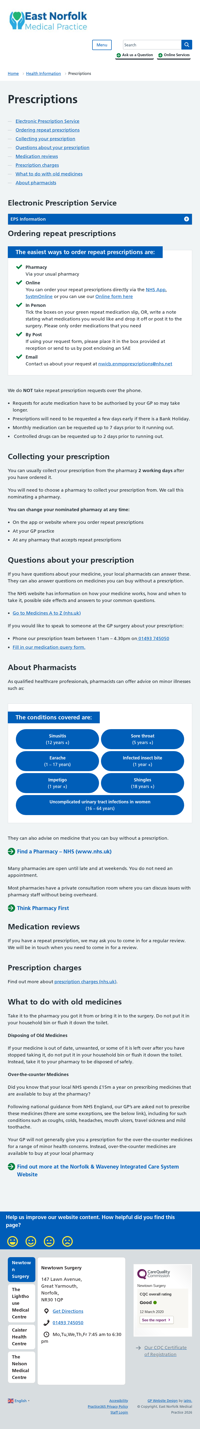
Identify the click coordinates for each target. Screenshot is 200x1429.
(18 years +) (142, 783)
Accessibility (118, 1400)
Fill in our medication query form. (49, 647)
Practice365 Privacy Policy (108, 1406)
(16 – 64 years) (100, 805)
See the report (154, 1320)
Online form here (114, 296)
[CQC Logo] (153, 1278)
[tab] (100, 219)
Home (13, 73)
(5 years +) (142, 739)
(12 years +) (57, 739)
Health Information (43, 73)
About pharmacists (36, 183)
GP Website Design (163, 1400)
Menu (102, 44)
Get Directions (68, 1311)
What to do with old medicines (49, 174)
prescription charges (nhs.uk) (85, 981)
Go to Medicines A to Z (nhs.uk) (47, 613)
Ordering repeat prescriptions (48, 130)
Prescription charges (37, 165)
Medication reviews (37, 156)
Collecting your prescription (45, 139)
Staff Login (119, 1412)
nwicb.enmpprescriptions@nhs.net (135, 364)
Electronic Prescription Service (48, 121)
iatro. (188, 1400)
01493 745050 (153, 638)
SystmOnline (39, 296)
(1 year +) (142, 761)
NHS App (156, 289)
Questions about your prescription (53, 147)
